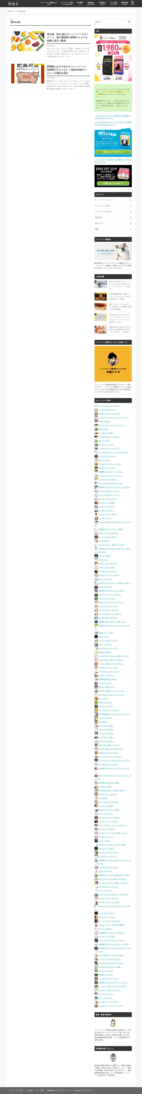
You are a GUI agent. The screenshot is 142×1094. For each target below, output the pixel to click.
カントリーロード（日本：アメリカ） (111, 545)
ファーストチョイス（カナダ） (109, 406)
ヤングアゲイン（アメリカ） (108, 1002)
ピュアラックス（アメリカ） (108, 852)
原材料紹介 (91, 3)
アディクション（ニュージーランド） (111, 425)
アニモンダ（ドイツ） (106, 445)
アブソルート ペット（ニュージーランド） (113, 417)
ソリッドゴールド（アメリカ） (109, 921)
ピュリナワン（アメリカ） (107, 856)
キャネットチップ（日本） (107, 514)
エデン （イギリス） (105, 579)
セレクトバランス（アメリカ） (109, 902)
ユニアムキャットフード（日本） (110, 967)
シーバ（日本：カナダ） (106, 913)
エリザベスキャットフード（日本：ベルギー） (114, 583)
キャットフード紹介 (67, 3)
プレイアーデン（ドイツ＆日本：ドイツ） (113, 833)
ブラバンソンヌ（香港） (106, 503)
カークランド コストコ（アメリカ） (111, 695)
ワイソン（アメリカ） (106, 994)
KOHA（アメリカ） (105, 702)
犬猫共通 (98, 217)
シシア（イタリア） (105, 890)
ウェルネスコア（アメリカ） (108, 978)
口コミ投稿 (113, 3)
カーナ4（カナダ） (105, 518)
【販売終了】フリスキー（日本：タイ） (112, 622)
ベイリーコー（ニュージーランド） (110, 476)
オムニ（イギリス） (105, 814)
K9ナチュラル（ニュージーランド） (111, 602)
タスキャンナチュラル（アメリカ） (110, 963)
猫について (99, 223)
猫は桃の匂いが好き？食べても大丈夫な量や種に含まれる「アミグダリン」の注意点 (120, 329)
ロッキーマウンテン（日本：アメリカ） (112, 879)
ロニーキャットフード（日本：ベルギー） (113, 883)
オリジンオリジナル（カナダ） (109, 817)
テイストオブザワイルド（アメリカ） (111, 940)
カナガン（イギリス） (106, 510)
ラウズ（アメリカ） (105, 871)
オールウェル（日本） (106, 433)
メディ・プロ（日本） (106, 729)
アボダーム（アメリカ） (106, 468)
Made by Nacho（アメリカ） (108, 753)
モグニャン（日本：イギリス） (109, 745)
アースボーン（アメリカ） (107, 571)
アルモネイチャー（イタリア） (109, 437)
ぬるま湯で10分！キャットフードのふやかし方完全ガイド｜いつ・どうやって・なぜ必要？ (120, 285)
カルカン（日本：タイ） (106, 687)
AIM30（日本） (103, 429)
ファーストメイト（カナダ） (108, 610)
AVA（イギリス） (104, 460)
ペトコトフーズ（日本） (106, 829)
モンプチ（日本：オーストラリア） (110, 749)
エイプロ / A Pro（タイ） (107, 410)
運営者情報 (124, 3)
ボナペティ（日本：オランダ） (109, 491)
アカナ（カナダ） (104, 421)
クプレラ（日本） (104, 556)
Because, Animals (104, 652)
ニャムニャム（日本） (106, 806)
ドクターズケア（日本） (106, 567)
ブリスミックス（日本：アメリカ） (110, 483)
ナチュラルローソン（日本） (108, 764)
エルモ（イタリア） (105, 587)
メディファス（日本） (106, 726)
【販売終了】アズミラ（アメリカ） (110, 472)
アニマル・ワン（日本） (106, 936)
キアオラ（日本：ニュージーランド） (111, 691)
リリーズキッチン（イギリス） (109, 710)
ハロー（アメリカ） (105, 644)
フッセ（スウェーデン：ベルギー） (110, 660)
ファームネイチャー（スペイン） (110, 594)
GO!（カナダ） (103, 637)
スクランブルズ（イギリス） (108, 898)
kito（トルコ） (103, 698)
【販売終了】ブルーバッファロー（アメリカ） (114, 487)
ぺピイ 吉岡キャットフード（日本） (111, 955)
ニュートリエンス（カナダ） (108, 802)
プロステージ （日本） (106, 848)
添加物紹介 (102, 3)
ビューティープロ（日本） (107, 479)
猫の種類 (80, 3)
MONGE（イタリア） (106, 975)
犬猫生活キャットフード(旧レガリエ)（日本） (114, 875)
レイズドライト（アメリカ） (108, 867)
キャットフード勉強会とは (49, 3)
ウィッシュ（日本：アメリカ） (109, 990)
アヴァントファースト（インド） (110, 464)
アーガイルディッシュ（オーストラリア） (113, 452)
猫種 (96, 229)
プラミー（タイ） (104, 841)
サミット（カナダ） (105, 929)
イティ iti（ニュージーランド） (109, 671)
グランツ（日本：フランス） (108, 640)
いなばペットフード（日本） (108, 668)
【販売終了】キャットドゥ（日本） (110, 529)
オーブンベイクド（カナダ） (108, 821)
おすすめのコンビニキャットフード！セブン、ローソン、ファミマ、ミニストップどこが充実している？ (120, 318)
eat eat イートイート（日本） (108, 575)
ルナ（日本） (103, 722)
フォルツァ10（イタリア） (107, 618)
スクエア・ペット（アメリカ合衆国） (111, 925)
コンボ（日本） (103, 541)
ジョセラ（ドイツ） (105, 683)
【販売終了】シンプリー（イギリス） (111, 933)
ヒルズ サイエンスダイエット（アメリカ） (113, 894)
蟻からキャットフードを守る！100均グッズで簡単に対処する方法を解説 (120, 306)
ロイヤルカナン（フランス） (108, 887)
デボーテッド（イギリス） (107, 563)
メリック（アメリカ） (106, 733)
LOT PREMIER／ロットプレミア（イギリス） (114, 714)
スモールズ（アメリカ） (106, 917)
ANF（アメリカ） (104, 441)
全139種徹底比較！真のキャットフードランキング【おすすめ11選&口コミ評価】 (120, 296)
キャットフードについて (104, 200)
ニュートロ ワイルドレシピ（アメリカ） (112, 986)
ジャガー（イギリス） (106, 675)
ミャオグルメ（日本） (106, 737)
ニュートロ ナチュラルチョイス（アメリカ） (114, 760)
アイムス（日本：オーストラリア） (110, 664)
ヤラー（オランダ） (105, 998)
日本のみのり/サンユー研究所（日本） (111, 790)
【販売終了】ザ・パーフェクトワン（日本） (113, 944)
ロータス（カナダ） (105, 718)
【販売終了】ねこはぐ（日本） (109, 783)
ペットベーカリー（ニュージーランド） (112, 825)
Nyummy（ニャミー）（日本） (109, 810)
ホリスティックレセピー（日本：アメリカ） (113, 656)
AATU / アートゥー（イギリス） (109, 414)
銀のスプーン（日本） (106, 633)
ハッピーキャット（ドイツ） (108, 648)
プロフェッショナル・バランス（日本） (112, 845)
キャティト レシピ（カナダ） (108, 533)
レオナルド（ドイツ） (106, 706)
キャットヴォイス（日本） (107, 537)
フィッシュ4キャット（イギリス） (110, 614)
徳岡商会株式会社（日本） (107, 679)
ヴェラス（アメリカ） (106, 971)
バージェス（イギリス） (106, 506)
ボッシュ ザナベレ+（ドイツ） (109, 495)
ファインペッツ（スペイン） (108, 606)
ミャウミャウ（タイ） (106, 741)
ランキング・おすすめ (103, 211)
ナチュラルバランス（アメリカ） (110, 757)
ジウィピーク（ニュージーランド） (110, 1006)
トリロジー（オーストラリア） (109, 959)
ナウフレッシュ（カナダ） (107, 794)
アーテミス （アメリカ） (107, 456)
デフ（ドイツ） (103, 560)
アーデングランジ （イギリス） (109, 448)
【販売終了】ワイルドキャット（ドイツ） (113, 982)
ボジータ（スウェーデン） (107, 499)
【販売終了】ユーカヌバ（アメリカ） (111, 591)
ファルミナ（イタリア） (106, 598)
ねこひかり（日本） (105, 786)
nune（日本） (103, 798)
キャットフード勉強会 (73, 1090)
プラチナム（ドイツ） (106, 837)
